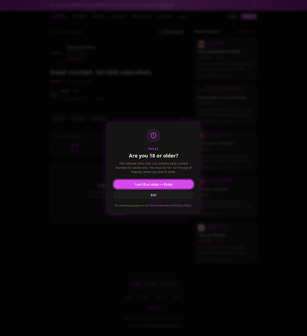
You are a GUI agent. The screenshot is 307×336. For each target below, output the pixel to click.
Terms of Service (159, 205)
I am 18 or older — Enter (154, 184)
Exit (153, 195)
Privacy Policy (182, 205)
